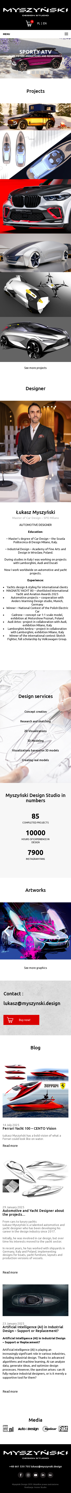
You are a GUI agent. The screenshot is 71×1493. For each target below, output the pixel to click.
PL (38, 23)
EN (45, 23)
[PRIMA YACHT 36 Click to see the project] (35, 77)
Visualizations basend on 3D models (35, 750)
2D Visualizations (35, 731)
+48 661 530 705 (19, 1466)
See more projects (35, 367)
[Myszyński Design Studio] (35, 12)
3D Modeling (35, 740)
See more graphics (35, 967)
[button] (19, 72)
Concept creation (35, 711)
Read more (10, 1145)
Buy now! (24, 1019)
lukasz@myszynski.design (46, 1466)
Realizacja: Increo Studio (35, 1487)
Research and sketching (35, 721)
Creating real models (35, 760)
